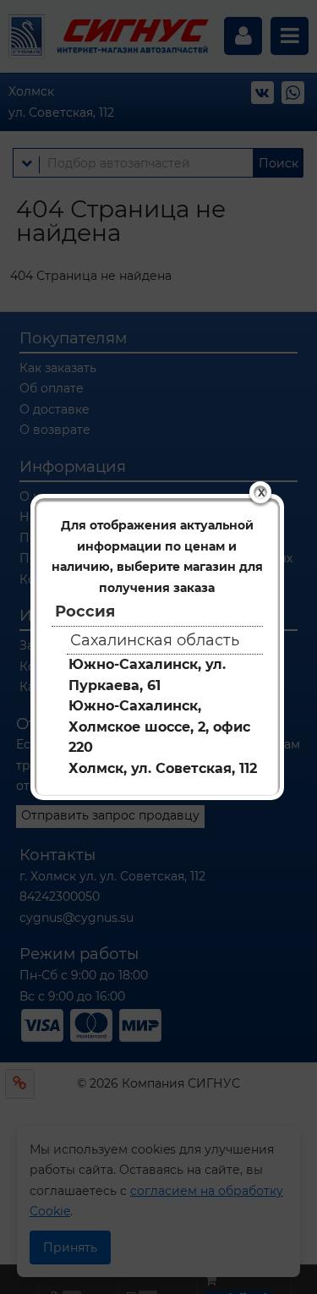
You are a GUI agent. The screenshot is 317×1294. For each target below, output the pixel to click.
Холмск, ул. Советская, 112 (162, 768)
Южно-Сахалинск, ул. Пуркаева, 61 (147, 675)
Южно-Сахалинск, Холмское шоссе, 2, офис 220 (159, 726)
